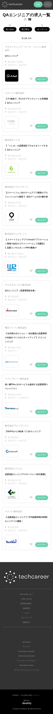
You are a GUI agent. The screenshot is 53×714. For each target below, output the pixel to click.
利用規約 (15, 695)
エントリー (41, 79)
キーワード (42, 29)
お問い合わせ (26, 599)
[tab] (29, 19)
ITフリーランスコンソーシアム (26, 670)
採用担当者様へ (26, 604)
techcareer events (26, 665)
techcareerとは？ (26, 594)
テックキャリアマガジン (26, 661)
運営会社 (26, 622)
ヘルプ (26, 613)
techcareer (26, 642)
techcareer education (26, 656)
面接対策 (26, 608)
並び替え (25, 29)
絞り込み (10, 29)
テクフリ (26, 647)
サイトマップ (26, 618)
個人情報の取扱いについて (30, 695)
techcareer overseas (26, 651)
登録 (38, 4)
